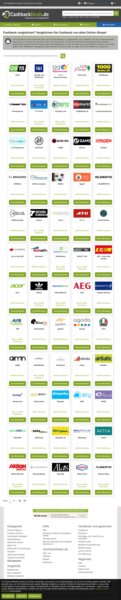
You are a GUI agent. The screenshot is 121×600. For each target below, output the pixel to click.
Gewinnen (82, 533)
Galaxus (87, 17)
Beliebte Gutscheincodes (89, 545)
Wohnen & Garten (15, 542)
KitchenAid (95, 17)
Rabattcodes (13, 570)
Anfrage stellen (49, 538)
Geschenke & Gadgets (17, 536)
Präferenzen (34, 596)
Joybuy (71, 17)
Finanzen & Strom (15, 533)
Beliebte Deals (84, 548)
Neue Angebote (14, 573)
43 (24, 501)
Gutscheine (110, 25)
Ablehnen (21, 596)
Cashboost (83, 530)
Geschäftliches (13, 539)
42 (20, 501)
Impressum (47, 562)
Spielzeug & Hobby (15, 554)
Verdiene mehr (84, 541)
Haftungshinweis (85, 572)
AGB (80, 563)
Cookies (82, 566)
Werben (46, 559)
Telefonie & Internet (16, 557)
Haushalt (11, 551)
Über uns (47, 553)
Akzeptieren (8, 596)
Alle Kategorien (14, 561)
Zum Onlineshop (17, 93)
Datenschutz (83, 569)
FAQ (44, 530)
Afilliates (46, 556)
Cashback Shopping (12, 25)
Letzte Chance (84, 551)
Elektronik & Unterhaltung (18, 548)
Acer (76, 17)
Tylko (81, 17)
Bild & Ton (11, 545)
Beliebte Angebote (15, 576)
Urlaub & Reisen (14, 530)
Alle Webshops (84, 554)
